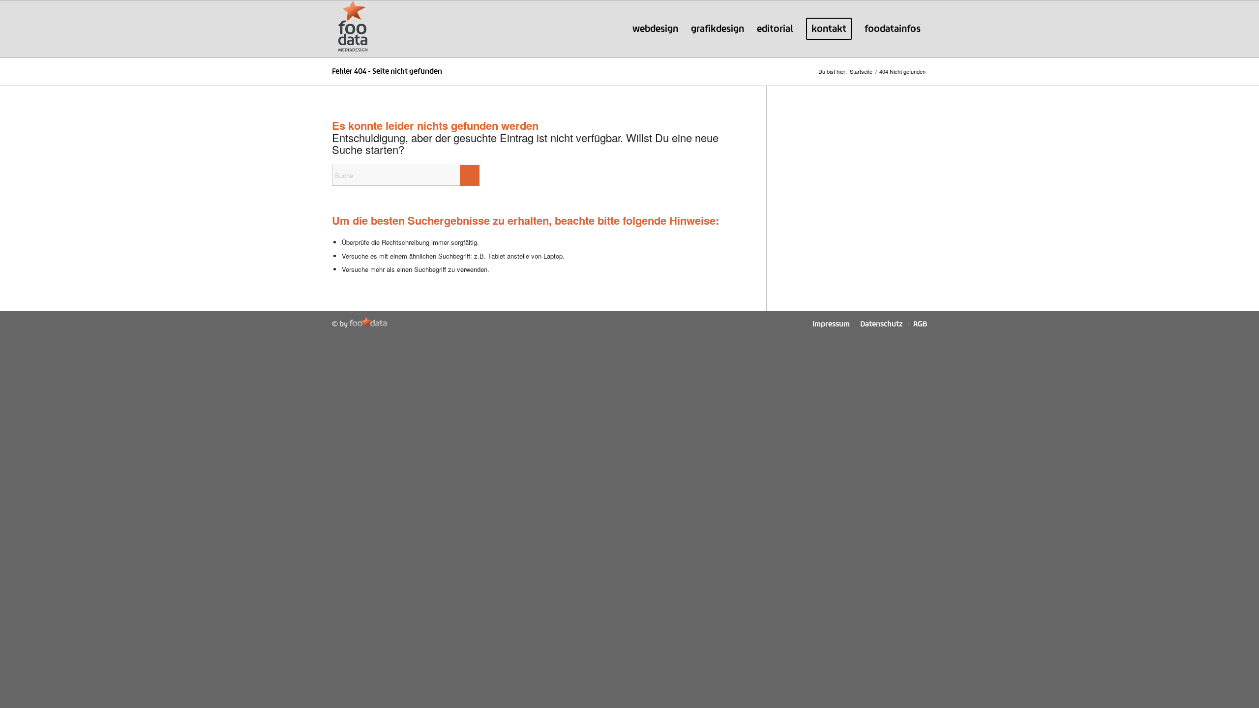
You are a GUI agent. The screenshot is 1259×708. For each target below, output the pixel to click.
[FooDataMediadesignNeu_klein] (353, 29)
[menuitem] (655, 29)
